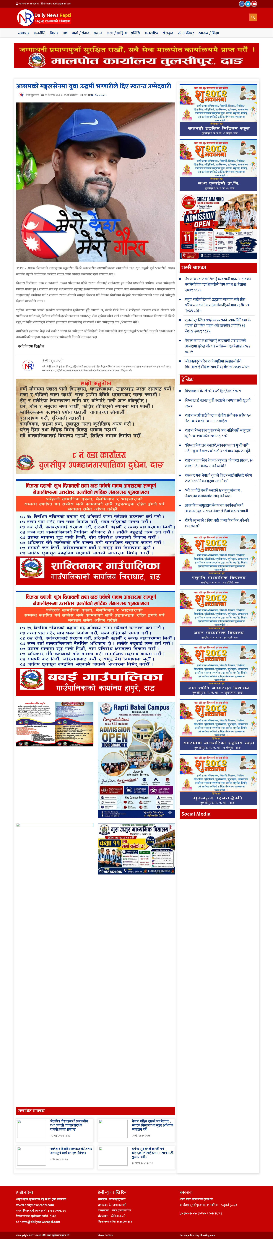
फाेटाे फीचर (186, 33)
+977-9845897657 (28, 3)
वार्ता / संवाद (80, 33)
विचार (54, 33)
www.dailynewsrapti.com (35, 1205)
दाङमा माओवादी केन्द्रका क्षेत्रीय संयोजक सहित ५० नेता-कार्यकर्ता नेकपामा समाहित (218, 418)
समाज (98, 33)
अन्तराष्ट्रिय (151, 33)
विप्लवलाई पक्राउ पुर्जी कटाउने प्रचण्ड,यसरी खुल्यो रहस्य (218, 403)
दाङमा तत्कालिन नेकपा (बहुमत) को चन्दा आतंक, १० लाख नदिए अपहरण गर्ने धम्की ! (219, 463)
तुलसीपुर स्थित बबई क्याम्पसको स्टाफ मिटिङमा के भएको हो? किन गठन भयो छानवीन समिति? (218, 323)
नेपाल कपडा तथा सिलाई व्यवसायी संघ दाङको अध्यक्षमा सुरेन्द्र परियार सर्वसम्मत (215, 343)
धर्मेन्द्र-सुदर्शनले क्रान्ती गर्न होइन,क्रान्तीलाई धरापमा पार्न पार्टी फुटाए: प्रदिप (152, 1153)
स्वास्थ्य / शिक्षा (208, 33)
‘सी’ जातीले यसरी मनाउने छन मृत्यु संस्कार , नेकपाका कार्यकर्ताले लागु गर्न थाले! (213, 493)
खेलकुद (167, 33)
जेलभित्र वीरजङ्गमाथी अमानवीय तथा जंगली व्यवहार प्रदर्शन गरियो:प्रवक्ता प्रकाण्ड (69, 1125)
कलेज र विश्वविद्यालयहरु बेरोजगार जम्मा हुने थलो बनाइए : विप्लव (71, 1151)
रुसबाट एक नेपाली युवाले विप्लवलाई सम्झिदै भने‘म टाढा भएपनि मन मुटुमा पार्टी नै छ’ (218, 478)
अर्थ (65, 33)
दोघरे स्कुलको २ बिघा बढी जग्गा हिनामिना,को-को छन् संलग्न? (217, 523)
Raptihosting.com (205, 1235)
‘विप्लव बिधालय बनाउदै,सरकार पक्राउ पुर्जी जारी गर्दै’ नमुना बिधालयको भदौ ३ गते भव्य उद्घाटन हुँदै (217, 448)
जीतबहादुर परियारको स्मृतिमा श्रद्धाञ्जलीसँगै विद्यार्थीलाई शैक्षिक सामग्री (213, 364)
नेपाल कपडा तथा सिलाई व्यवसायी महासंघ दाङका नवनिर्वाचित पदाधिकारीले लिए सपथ (218, 282)
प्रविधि (135, 33)
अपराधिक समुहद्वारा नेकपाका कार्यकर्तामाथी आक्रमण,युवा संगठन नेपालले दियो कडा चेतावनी (216, 508)
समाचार (23, 33)
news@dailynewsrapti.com (40, 1222)
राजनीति (40, 33)
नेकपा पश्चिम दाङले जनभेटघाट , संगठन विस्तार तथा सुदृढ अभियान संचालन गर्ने (152, 1125)
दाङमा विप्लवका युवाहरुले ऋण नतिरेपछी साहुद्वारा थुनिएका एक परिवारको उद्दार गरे (218, 433)
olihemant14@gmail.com (57, 3)
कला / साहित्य (117, 33)
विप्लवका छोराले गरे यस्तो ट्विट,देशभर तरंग (213, 391)
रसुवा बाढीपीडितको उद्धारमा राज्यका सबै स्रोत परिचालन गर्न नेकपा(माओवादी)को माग (215, 302)
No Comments (99, 95)
